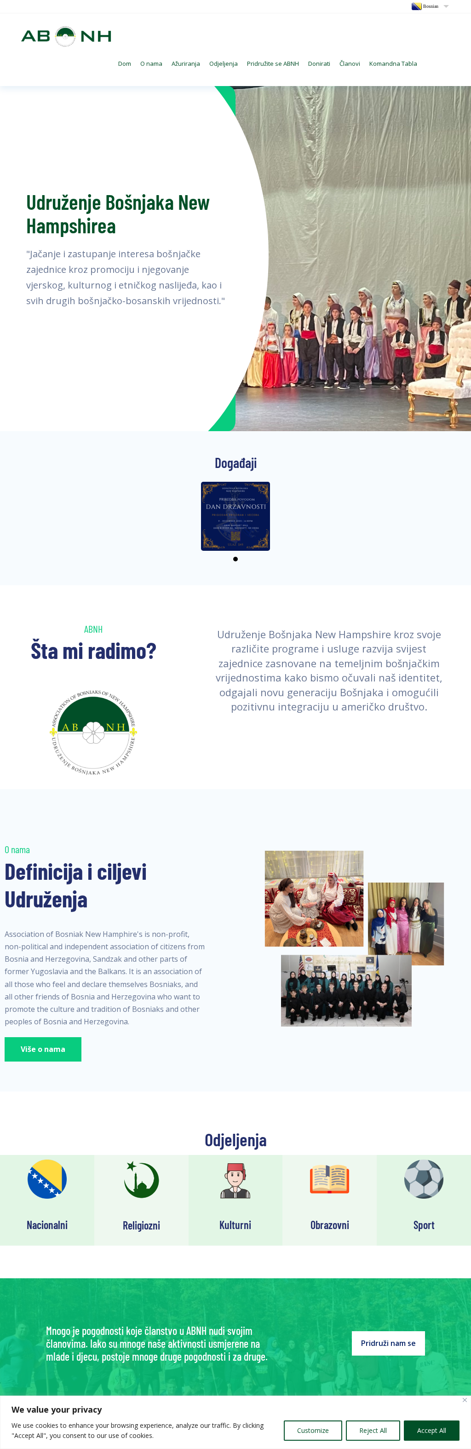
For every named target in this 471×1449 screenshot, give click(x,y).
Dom (124, 63)
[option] (235, 258)
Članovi (349, 63)
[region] (235, 1422)
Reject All (373, 1430)
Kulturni (235, 1224)
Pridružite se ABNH (273, 63)
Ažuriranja (186, 63)
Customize (313, 1430)
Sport (424, 1224)
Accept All (431, 1430)
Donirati (319, 63)
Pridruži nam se (388, 1343)
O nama (151, 63)
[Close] (465, 1400)
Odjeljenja (223, 63)
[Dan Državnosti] (235, 516)
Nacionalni (47, 1224)
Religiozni (141, 1225)
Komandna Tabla (393, 63)
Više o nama (43, 1049)
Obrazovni (329, 1224)
